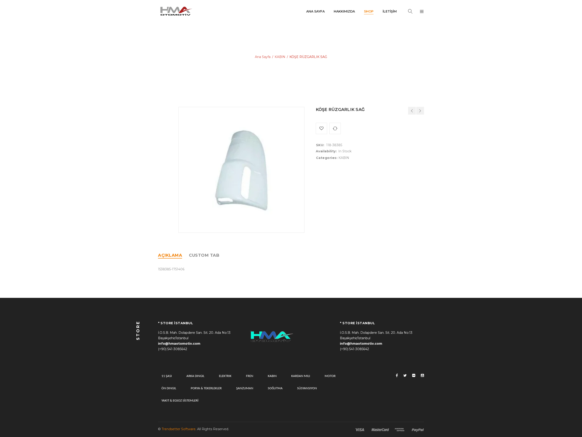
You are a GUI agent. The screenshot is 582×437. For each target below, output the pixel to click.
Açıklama (170, 255)
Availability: (326, 151)
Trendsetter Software (179, 429)
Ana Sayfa (263, 57)
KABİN (280, 57)
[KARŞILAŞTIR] (335, 128)
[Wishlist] (321, 128)
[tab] (170, 255)
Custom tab (204, 255)
